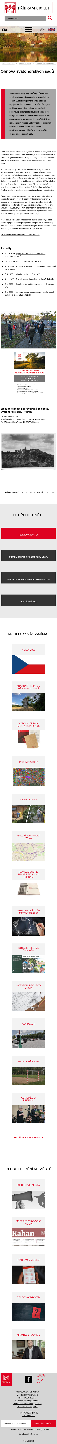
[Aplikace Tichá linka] (42, 30)
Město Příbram (25, 64)
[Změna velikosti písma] (5, 30)
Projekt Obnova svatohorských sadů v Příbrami (20, 234)
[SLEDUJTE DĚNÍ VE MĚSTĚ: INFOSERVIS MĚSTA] (28, 1200)
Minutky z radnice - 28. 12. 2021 (29, 261)
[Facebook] (29, 1378)
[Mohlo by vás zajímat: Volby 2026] (28, 664)
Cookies (38, 1404)
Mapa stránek (28, 1441)
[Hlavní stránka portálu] (28, 8)
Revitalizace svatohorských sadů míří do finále (35, 279)
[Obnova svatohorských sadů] (29, 348)
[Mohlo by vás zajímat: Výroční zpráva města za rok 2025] (28, 739)
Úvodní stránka (8, 64)
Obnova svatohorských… (46, 64)
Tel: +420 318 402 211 (27, 1398)
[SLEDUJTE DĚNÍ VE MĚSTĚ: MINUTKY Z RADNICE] (28, 1349)
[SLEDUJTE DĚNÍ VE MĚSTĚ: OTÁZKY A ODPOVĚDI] (28, 1312)
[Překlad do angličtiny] (51, 30)
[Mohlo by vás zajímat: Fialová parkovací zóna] (28, 852)
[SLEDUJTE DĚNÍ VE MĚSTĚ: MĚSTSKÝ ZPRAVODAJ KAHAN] (28, 1237)
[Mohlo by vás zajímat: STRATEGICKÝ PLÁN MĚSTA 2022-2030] (28, 926)
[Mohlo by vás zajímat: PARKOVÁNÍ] (28, 1039)
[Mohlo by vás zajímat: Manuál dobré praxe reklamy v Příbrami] (28, 889)
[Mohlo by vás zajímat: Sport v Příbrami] (28, 1076)
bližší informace (28, 1416)
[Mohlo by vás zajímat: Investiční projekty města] (28, 1001)
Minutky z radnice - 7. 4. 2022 (28, 274)
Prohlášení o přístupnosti (27, 1407)
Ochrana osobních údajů (23, 1404)
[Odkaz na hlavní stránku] (6, 1380)
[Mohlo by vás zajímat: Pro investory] (28, 777)
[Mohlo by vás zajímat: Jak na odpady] (28, 814)
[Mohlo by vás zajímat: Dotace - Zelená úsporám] (28, 964)
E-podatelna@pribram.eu (27, 1395)
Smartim (34, 1434)
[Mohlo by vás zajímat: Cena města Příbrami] (28, 1114)
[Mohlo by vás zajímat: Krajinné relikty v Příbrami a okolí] (28, 702)
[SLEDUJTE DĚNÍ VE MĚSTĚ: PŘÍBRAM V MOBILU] (28, 1275)
